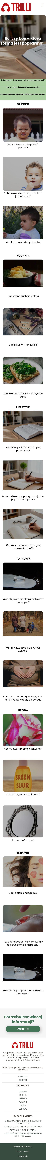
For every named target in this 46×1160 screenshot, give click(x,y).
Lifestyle (23, 407)
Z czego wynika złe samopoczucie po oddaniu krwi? (23, 1122)
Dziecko (23, 104)
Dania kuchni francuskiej (23, 344)
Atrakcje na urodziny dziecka (23, 242)
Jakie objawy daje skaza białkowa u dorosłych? (23, 600)
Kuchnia (23, 256)
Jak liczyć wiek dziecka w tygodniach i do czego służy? (23, 1134)
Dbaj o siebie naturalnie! (23, 892)
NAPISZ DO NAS (23, 1029)
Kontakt (23, 1080)
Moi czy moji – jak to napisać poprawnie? (23, 87)
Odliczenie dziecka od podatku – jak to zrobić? (23, 195)
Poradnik (23, 559)
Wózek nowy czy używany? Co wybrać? (23, 649)
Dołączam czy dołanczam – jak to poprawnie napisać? (23, 80)
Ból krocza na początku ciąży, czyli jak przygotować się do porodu (23, 698)
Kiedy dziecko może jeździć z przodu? (23, 146)
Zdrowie (23, 853)
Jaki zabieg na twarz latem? (23, 794)
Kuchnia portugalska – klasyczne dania (23, 395)
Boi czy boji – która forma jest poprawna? (22, 41)
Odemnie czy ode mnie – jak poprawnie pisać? (23, 547)
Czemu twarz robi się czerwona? (23, 748)
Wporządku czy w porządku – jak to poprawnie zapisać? (23, 498)
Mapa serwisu (23, 1151)
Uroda (23, 710)
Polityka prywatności (23, 1146)
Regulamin (23, 1156)
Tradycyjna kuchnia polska (23, 296)
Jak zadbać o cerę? (23, 840)
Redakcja (23, 1076)
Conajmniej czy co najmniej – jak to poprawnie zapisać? (23, 94)
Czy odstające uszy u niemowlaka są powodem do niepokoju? (23, 943)
